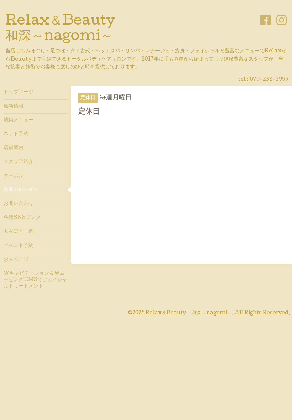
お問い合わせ (18, 204)
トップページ (18, 92)
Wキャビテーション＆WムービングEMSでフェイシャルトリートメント (35, 280)
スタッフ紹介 (18, 162)
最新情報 (14, 106)
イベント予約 (18, 246)
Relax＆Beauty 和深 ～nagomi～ (189, 313)
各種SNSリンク (22, 218)
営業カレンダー (21, 190)
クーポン (14, 176)
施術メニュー (18, 120)
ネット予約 (16, 134)
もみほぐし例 (18, 232)
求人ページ (16, 260)
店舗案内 (14, 148)
